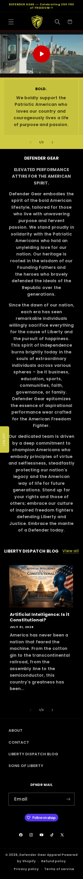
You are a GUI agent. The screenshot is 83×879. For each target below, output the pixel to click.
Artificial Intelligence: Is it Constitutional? (40, 617)
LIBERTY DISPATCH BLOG (33, 754)
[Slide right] (52, 142)
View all (70, 550)
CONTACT (19, 742)
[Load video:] (41, 54)
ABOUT (16, 730)
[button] (11, 22)
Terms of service (59, 869)
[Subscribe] (68, 799)
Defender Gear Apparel (40, 855)
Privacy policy (26, 869)
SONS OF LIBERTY (26, 765)
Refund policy (53, 861)
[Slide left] (30, 142)
